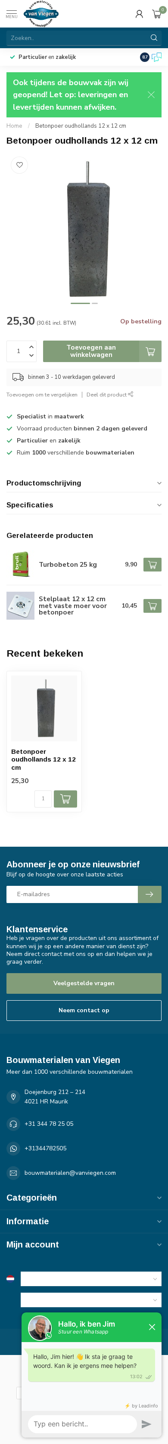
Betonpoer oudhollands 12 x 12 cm (80, 126)
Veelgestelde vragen (84, 983)
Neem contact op (84, 1010)
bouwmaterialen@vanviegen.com (70, 1173)
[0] (157, 13)
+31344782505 (45, 1148)
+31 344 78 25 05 (49, 1124)
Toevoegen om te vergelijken (42, 394)
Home (14, 126)
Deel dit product (107, 394)
